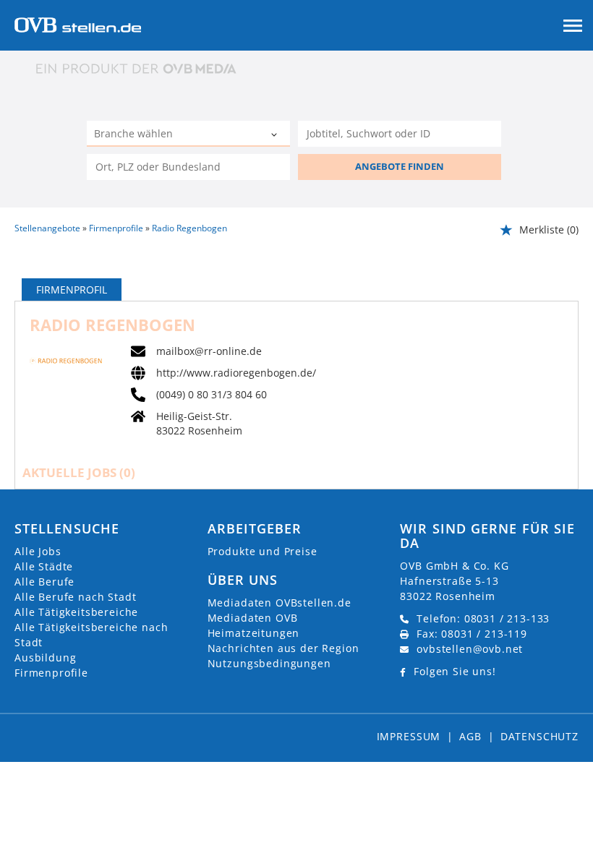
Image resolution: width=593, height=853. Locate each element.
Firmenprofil (71, 289)
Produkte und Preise (262, 551)
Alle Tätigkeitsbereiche (76, 612)
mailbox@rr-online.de (209, 351)
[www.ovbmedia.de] (137, 68)
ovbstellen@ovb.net (470, 649)
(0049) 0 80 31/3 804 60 (211, 394)
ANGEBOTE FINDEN (399, 166)
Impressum (409, 736)
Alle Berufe (44, 581)
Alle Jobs (37, 551)
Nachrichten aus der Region (283, 648)
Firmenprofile (51, 673)
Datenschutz (539, 736)
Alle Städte (43, 566)
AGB (470, 736)
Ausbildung (45, 657)
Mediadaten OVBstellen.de (279, 602)
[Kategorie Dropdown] (275, 135)
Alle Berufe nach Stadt (75, 597)
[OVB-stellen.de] (77, 23)
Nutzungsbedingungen (269, 663)
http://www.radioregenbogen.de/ (236, 373)
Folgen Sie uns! (455, 671)
